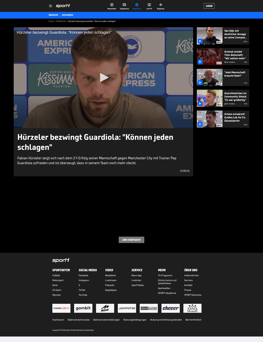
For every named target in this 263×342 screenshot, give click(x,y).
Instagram (84, 280)
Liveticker (136, 280)
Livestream (111, 280)
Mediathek (110, 275)
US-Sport (56, 290)
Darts (55, 285)
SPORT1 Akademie (167, 293)
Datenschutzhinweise (78, 319)
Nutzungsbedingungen (135, 319)
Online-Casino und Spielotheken (167, 282)
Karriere (188, 280)
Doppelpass (111, 290)
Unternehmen (191, 275)
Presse (187, 290)
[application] (103, 77)
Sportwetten (164, 288)
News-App (137, 275)
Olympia (56, 294)
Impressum (58, 319)
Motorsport (57, 280)
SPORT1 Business (192, 294)
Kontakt (188, 285)
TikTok (82, 290)
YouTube (83, 294)
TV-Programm (165, 275)
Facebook (83, 275)
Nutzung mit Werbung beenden (166, 319)
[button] (103, 77)
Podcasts (109, 285)
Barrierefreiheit (193, 319)
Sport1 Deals (138, 285)
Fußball (56, 275)
